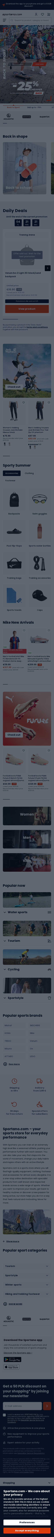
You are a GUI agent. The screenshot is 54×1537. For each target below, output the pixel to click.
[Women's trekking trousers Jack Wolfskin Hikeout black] (14, 411)
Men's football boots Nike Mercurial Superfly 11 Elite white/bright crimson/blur (39, 658)
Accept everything (27, 1530)
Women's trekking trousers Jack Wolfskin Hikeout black (13, 430)
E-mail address (13, 1406)
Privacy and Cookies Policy (24, 1472)
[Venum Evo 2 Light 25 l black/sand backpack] (27, 255)
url (27, 816)
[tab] (27, 1267)
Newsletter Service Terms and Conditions (25, 1421)
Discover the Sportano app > (18, 1352)
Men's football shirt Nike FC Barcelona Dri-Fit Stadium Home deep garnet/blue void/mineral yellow (14, 658)
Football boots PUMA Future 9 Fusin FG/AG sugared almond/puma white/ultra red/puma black (38, 778)
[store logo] (17, 14)
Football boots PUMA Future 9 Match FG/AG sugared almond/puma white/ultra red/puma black (13, 778)
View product (27, 309)
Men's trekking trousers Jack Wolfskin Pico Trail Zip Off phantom (38, 430)
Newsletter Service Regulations (30, 1453)
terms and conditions (37, 327)
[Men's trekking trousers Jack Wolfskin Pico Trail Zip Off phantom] (39, 411)
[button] (23, 403)
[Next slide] (48, 268)
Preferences (27, 1522)
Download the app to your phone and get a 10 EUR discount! (28, 5)
